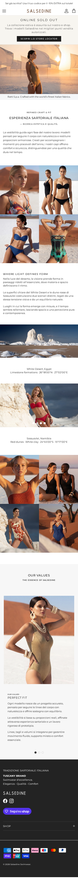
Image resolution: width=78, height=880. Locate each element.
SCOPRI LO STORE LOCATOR (39, 41)
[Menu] (4, 13)
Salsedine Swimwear (20, 867)
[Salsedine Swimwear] (39, 14)
